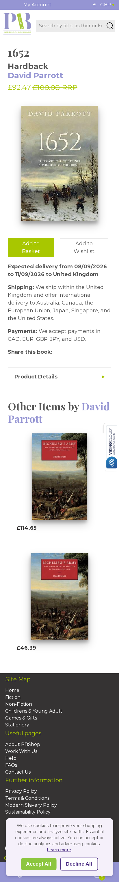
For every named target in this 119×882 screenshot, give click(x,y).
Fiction (13, 697)
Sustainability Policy (28, 812)
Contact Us (18, 772)
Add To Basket (43, 539)
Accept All (38, 864)
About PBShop (22, 744)
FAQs (11, 765)
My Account (37, 4)
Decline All (79, 864)
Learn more (59, 849)
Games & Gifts (21, 718)
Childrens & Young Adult (33, 711)
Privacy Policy (21, 791)
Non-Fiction (18, 704)
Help (10, 758)
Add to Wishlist (84, 247)
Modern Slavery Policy (31, 805)
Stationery (17, 725)
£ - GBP (102, 4)
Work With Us (21, 751)
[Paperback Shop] (17, 23)
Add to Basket (31, 247)
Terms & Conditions (27, 798)
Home (12, 690)
